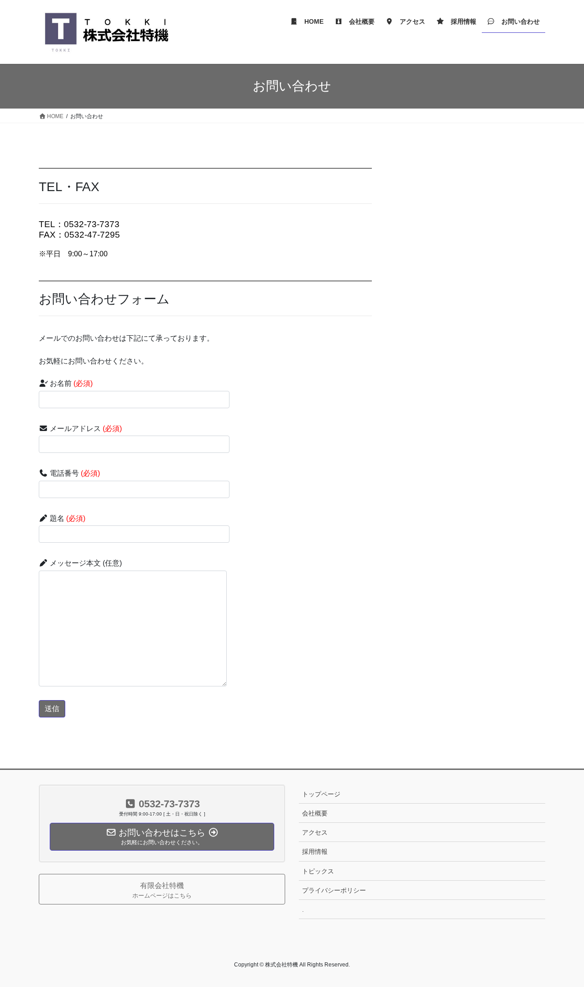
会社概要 (315, 813)
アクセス (315, 832)
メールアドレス (85, 428)
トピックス (318, 871)
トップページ (321, 794)
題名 (66, 518)
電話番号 (74, 473)
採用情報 (315, 851)
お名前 (70, 383)
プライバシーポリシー (334, 890)
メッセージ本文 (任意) (85, 563)
